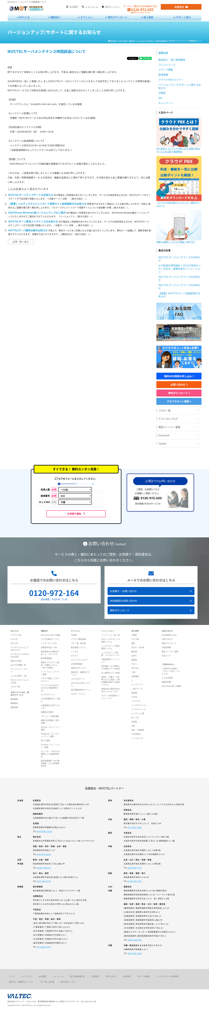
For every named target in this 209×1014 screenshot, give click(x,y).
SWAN (134, 655)
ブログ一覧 (15, 686)
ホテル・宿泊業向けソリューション (110, 696)
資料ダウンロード (117, 17)
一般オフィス (136, 688)
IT (132, 680)
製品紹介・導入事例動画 (171, 59)
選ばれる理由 (16, 660)
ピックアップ (136, 684)
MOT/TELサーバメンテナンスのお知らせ (179, 258)
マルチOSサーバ (77, 679)
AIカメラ (74, 655)
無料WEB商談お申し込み (178, 376)
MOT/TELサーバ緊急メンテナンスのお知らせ (33, 221)
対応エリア (166, 655)
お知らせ (163, 52)
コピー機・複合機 (78, 643)
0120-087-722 (135, 867)
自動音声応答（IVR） (49, 647)
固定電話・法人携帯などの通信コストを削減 (110, 667)
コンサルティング (138, 709)
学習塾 (134, 721)
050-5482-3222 (44, 831)
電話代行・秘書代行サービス (21, 982)
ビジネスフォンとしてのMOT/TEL (20, 648)
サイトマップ (26, 976)
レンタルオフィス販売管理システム (110, 647)
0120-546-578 (135, 939)
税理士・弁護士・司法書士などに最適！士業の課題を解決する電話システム (110, 681)
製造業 (134, 692)
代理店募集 (166, 647)
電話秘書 (14, 707)
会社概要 (42, 976)
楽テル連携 (45, 740)
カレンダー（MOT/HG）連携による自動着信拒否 (50, 754)
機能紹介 (55, 17)
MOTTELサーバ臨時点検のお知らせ (28, 230)
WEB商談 (127, 976)
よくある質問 (167, 677)
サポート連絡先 (143, 976)
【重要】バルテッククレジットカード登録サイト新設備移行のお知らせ (47, 203)
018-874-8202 (44, 854)
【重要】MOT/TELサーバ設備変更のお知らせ (179, 294)
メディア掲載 (165, 69)
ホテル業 (135, 639)
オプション (86, 17)
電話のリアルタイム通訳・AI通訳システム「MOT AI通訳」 (50, 665)
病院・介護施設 (137, 730)
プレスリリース (166, 64)
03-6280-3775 (44, 947)
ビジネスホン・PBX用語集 (168, 976)
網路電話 (14, 703)
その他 (134, 697)
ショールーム (58, 976)
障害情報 (163, 74)
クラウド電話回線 (78, 639)
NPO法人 (135, 668)
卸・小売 (135, 717)
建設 (133, 643)
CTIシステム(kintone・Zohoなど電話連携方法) (50, 688)
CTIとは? (14, 639)
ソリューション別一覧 (110, 635)
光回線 (74, 635)
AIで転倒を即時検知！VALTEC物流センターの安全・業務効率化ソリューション (179, 269)
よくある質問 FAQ (19, 675)
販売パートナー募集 (170, 651)
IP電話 (162, 93)
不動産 (134, 635)
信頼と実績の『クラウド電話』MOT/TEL (175, 241)
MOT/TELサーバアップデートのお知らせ (30, 195)
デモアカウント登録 (178, 401)
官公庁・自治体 (137, 647)
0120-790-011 (44, 867)
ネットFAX (47, 502)
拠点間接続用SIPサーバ (80, 689)
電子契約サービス (68, 982)
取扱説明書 (166, 682)
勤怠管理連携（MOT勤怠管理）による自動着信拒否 (50, 763)
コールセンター (137, 738)
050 (160, 98)
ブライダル (136, 701)
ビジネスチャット (48, 694)
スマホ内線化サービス (50, 639)
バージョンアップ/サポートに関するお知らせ (179, 86)
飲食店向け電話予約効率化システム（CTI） (110, 690)
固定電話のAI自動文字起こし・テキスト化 (50, 652)
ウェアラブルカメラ (79, 659)
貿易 (133, 725)
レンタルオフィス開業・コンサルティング (110, 653)
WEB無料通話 (76, 664)
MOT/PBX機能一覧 (18, 665)
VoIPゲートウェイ (78, 694)
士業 (133, 672)
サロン (134, 664)
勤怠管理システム (78, 647)
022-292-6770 (44, 881)
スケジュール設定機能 (50, 716)
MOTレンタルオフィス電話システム (110, 640)
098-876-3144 (135, 953)
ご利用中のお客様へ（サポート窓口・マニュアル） (171, 671)
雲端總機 (14, 699)
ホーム (12, 976)
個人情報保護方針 (77, 976)
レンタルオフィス (138, 705)
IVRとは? (14, 643)
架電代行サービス (78, 668)
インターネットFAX (49, 643)
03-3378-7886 (135, 827)
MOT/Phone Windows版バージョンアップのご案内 (37, 212)
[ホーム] (26, 10)
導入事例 (148, 17)
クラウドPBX (16, 635)
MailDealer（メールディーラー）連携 (50, 735)
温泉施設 (135, 676)
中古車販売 (136, 734)
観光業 (134, 651)
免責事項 (95, 976)
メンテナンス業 (137, 713)
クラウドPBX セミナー (170, 79)
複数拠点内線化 (47, 712)
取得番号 (48, 495)
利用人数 (48, 489)
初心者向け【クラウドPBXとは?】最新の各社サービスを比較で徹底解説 (178, 150)
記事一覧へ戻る (21, 241)
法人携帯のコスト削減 (110, 672)
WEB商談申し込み (169, 635)
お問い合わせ (178, 384)
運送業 (134, 659)
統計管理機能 (46, 658)
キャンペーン (165, 103)
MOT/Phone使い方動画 (50, 635)
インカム (74, 651)
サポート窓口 (183, 17)
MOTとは (24, 17)
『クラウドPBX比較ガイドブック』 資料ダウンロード (177, 204)
